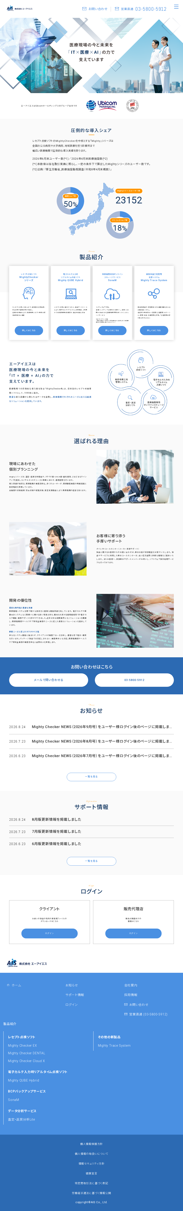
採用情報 (130, 995)
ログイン (71, 1004)
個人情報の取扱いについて (91, 1153)
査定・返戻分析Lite (21, 1119)
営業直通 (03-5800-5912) (147, 1014)
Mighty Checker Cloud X (26, 1061)
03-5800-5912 (134, 680)
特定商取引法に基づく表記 (91, 1183)
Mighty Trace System (114, 1045)
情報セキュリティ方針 (92, 1163)
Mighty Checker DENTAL (26, 1053)
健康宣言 (91, 1173)
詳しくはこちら (29, 330)
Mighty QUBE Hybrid (23, 1080)
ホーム (15, 985)
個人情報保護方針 (91, 1144)
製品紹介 (10, 1024)
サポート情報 (74, 995)
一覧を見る (91, 776)
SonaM (13, 1100)
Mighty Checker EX (22, 1045)
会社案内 (130, 985)
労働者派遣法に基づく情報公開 (91, 1193)
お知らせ (71, 985)
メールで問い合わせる (48, 680)
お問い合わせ (137, 1004)
